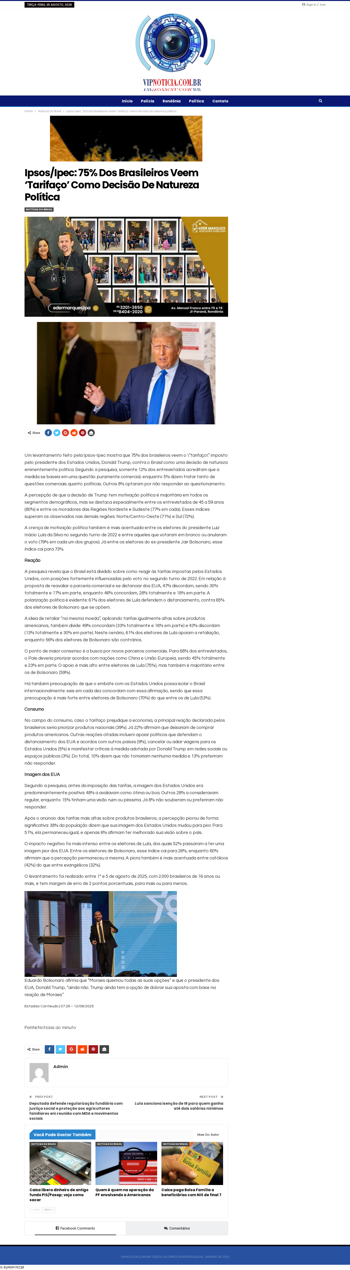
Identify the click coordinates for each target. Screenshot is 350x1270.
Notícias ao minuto (57, 1027)
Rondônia (172, 101)
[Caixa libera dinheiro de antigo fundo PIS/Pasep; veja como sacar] (60, 1163)
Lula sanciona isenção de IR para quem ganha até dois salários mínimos (179, 1106)
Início (127, 101)
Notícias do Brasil (39, 209)
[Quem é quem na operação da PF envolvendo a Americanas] (126, 1163)
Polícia (147, 101)
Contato (220, 101)
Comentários (179, 1228)
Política (196, 101)
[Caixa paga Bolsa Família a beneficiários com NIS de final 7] (192, 1163)
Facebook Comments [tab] (77, 1228)
